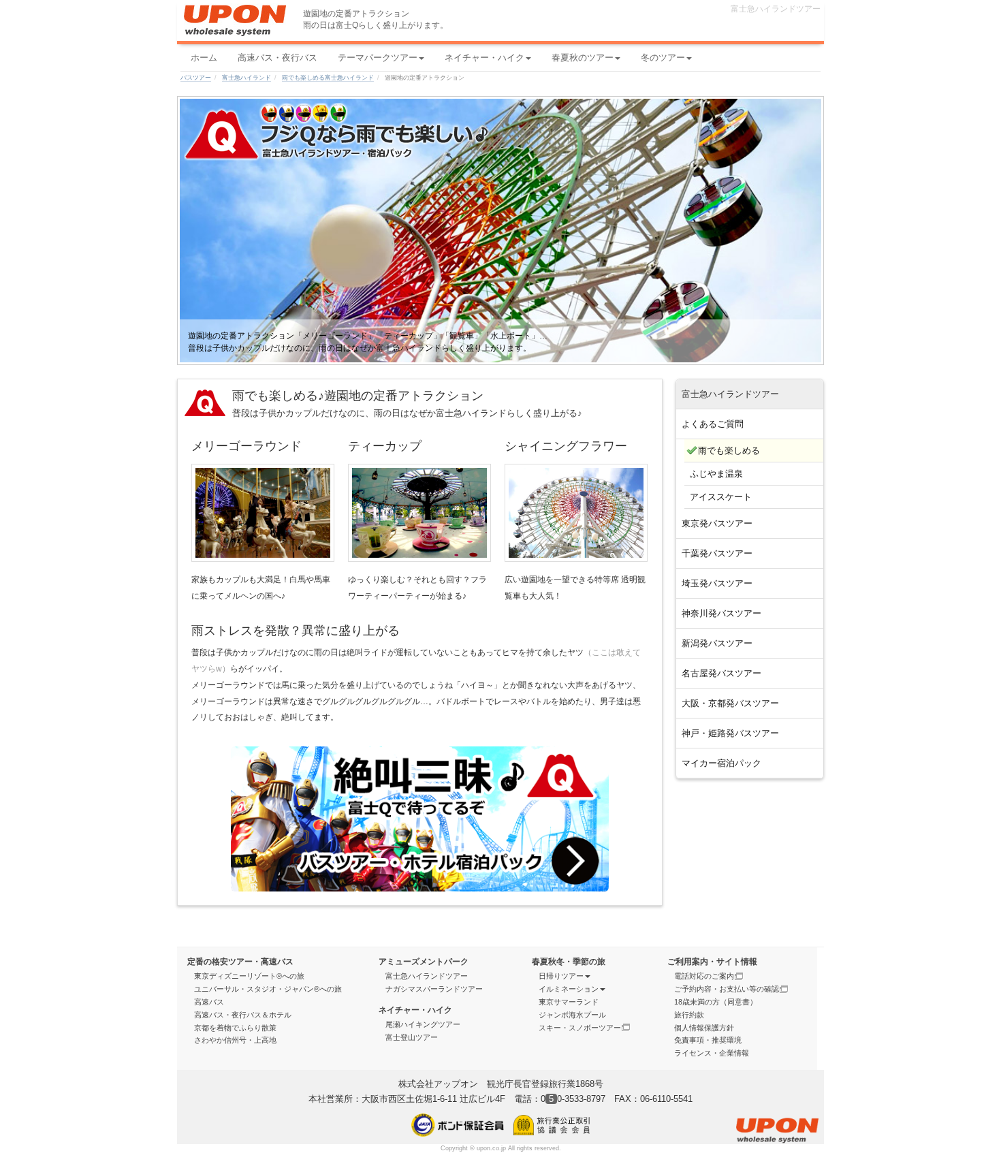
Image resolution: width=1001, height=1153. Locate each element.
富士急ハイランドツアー (426, 976)
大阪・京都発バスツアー (730, 703)
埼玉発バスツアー (717, 583)
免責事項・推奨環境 (708, 1040)
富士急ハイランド (246, 77)
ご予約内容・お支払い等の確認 (726, 989)
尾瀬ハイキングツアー (422, 1024)
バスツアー (195, 77)
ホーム (204, 57)
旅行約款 (689, 1015)
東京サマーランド (569, 1002)
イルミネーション (569, 989)
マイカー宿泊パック (721, 763)
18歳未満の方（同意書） (715, 1002)
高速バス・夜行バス (277, 57)
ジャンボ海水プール (572, 1015)
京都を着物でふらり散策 (235, 1028)
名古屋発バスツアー (721, 673)
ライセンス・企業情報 (711, 1053)
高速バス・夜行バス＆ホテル (242, 1015)
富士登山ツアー (411, 1037)
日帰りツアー (561, 976)
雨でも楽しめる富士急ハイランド (328, 77)
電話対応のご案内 (704, 976)
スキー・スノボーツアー (580, 1028)
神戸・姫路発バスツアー (730, 733)
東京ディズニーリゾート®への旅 (249, 976)
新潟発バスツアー (717, 643)
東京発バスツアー (717, 523)
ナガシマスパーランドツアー (434, 989)
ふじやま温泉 (716, 474)
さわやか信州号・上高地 (235, 1040)
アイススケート (721, 497)
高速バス (209, 1002)
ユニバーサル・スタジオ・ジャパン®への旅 (268, 989)
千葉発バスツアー (717, 553)
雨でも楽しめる (729, 450)
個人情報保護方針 (704, 1028)
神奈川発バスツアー (721, 613)
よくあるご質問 (713, 424)
